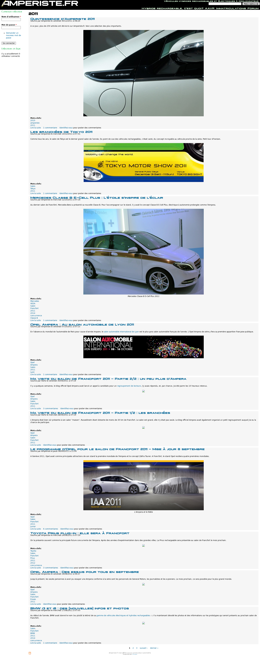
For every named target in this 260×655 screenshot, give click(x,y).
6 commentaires (50, 529)
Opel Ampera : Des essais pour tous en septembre (84, 571)
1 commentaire (50, 128)
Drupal (134, 654)
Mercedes (34, 301)
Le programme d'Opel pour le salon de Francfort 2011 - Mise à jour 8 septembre (117, 448)
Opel (32, 362)
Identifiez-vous (66, 128)
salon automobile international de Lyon (121, 332)
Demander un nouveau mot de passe (13, 35)
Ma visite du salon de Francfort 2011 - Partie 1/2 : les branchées (100, 412)
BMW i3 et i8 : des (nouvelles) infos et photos (79, 607)
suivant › (144, 648)
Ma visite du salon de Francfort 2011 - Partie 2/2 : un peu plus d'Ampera (108, 378)
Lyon (32, 372)
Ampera (33, 365)
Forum (253, 8)
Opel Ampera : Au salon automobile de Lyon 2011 (82, 324)
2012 (32, 563)
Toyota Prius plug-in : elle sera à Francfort (79, 532)
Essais (33, 599)
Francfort (34, 308)
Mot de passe (9, 25)
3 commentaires (50, 408)
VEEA (32, 303)
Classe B (34, 318)
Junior (33, 526)
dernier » (154, 648)
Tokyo (32, 189)
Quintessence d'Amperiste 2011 (62, 18)
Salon (32, 186)
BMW (32, 633)
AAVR (210, 8)
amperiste (34, 123)
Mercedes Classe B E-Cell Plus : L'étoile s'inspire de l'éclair (96, 197)
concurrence (36, 316)
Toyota (33, 551)
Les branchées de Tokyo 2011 (61, 131)
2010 (32, 120)
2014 (32, 313)
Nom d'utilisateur (11, 17)
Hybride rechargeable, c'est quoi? (172, 8)
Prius (32, 558)
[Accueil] (40, 3)
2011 (32, 125)
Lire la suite (35, 128)
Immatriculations (231, 8)
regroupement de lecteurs (129, 386)
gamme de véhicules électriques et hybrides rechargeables (123, 615)
